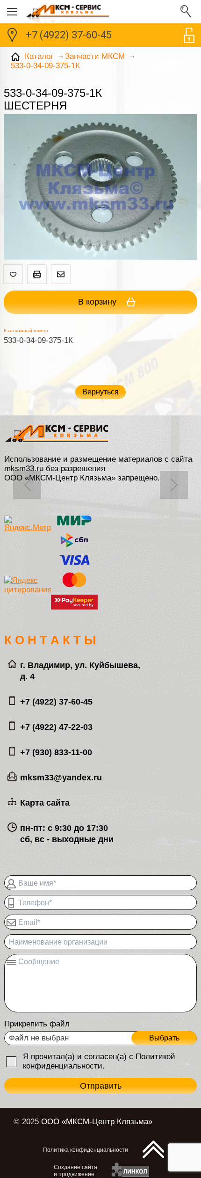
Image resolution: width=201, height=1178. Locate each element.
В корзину (98, 301)
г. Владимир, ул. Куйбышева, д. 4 (80, 671)
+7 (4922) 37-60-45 (69, 35)
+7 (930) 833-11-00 (56, 752)
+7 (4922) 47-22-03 (56, 727)
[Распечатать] (37, 274)
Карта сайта (45, 802)
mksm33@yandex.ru (61, 777)
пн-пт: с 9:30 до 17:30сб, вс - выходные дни (67, 833)
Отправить (101, 1086)
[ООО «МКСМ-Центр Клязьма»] (100, 11)
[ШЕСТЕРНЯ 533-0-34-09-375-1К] (100, 188)
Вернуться (100, 392)
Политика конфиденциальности (85, 1150)
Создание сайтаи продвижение (75, 1171)
